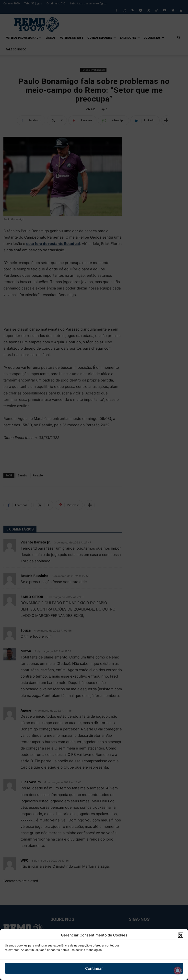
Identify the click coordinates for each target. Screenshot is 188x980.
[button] (180, 935)
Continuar (94, 968)
